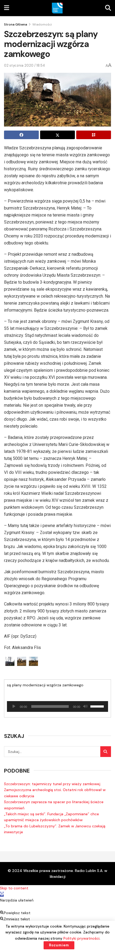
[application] (57, 706)
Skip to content (14, 888)
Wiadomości (42, 24)
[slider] (97, 706)
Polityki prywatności (81, 938)
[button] (2, 894)
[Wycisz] (85, 706)
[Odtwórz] (14, 706)
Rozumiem (59, 945)
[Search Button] (105, 751)
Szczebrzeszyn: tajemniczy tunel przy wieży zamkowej (52, 783)
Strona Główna (15, 24)
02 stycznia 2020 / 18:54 (24, 65)
